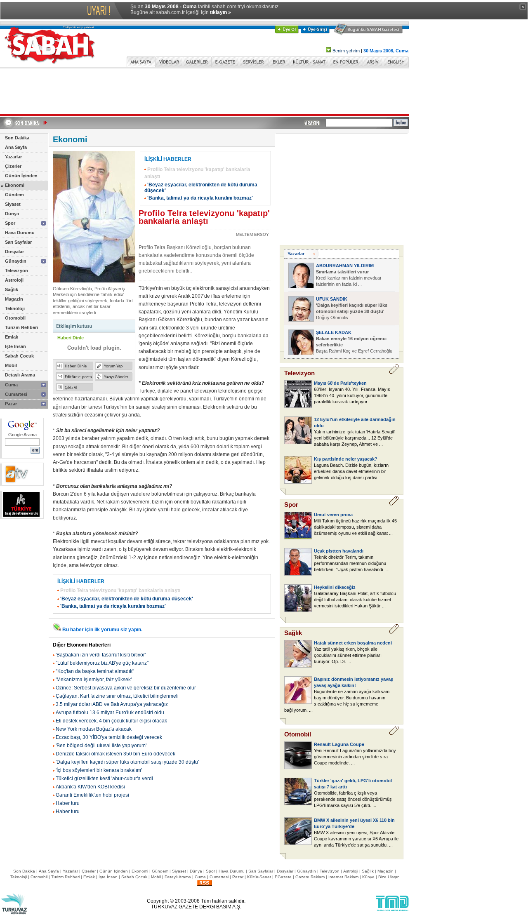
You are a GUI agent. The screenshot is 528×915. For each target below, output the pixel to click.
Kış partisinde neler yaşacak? (345, 458)
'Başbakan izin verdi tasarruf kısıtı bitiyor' (101, 655)
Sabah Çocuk (19, 355)
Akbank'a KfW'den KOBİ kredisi (90, 787)
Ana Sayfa (16, 147)
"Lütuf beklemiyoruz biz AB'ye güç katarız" (102, 663)
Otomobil (15, 317)
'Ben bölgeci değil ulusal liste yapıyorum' (101, 745)
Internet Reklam (343, 877)
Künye (368, 877)
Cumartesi (16, 394)
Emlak (11, 336)
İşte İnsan (15, 346)
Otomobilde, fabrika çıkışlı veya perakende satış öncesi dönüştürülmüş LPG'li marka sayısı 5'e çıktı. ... (353, 799)
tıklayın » (220, 12)
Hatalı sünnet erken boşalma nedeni (353, 642)
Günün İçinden (21, 175)
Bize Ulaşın (389, 877)
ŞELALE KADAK (333, 332)
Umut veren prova (333, 514)
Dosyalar (14, 251)
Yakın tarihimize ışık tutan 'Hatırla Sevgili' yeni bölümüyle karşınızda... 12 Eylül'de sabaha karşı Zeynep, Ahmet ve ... (354, 438)
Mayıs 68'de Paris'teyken (340, 383)
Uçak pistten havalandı (338, 550)
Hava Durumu (20, 232)
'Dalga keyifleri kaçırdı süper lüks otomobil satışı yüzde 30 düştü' (127, 762)
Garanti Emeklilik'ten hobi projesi (92, 795)
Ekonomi (14, 185)
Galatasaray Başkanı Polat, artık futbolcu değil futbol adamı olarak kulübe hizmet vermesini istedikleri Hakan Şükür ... (355, 599)
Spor (10, 223)
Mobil (11, 365)
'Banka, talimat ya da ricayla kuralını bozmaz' (200, 198)
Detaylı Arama (20, 374)
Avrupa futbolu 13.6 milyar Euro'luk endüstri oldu (110, 712)
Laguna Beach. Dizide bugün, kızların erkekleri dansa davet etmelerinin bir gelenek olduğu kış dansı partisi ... (351, 471)
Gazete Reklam (310, 877)
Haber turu (68, 803)
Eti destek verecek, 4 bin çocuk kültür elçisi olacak (111, 721)
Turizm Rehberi (21, 327)
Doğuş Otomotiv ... (351, 311)
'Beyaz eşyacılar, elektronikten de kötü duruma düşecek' (126, 599)
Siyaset (13, 204)
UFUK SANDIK (331, 298)
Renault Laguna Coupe (339, 744)
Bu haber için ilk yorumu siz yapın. (102, 630)
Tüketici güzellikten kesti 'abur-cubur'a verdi (104, 778)
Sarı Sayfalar (18, 242)
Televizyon (16, 270)
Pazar (11, 403)
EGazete (283, 877)
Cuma (11, 384)
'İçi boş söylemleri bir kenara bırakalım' (99, 770)
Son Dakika (17, 137)
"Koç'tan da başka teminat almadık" (95, 671)
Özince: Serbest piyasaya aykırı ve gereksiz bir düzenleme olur (126, 688)
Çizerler (13, 166)
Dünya (12, 213)
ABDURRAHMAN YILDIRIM (345, 265)
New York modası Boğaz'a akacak (94, 729)
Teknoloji (15, 308)
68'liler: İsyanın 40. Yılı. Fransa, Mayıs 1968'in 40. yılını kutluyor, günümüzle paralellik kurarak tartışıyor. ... (352, 395)
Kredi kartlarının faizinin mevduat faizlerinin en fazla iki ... (348, 278)
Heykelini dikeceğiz (335, 587)
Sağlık (11, 289)
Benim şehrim (346, 50)
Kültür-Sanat (259, 877)
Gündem (14, 194)
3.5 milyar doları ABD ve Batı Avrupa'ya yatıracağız (112, 704)
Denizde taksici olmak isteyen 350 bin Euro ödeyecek (115, 754)
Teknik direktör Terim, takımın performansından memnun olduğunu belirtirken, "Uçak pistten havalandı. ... (351, 563)
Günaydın (15, 261)
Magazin (14, 298)
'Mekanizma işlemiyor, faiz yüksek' (94, 679)
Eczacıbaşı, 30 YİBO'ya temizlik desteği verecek (109, 737)
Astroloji (14, 280)
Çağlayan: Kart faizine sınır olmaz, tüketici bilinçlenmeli (117, 696)
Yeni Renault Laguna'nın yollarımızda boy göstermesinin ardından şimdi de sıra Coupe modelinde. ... (355, 756)
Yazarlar (13, 156)
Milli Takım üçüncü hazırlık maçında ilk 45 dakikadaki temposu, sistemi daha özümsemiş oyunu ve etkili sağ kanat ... (355, 527)
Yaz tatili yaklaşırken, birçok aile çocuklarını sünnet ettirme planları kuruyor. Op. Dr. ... (348, 655)
